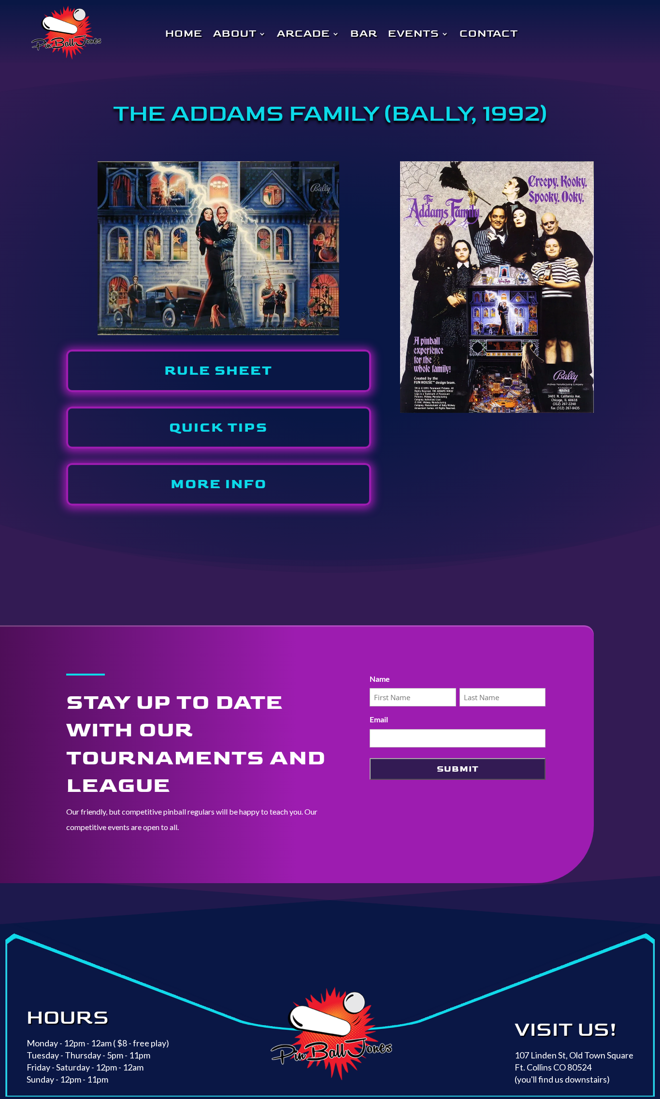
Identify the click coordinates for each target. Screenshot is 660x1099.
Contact (488, 34)
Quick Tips (218, 428)
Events (413, 34)
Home (183, 34)
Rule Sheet (218, 371)
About (235, 34)
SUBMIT (458, 769)
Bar (363, 34)
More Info (219, 484)
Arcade (303, 34)
